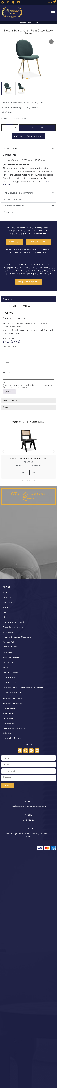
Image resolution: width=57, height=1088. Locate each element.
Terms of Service (11, 647)
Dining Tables (10, 682)
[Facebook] (2, 2)
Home (6, 592)
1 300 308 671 (28, 820)
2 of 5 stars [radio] (8, 341)
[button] (27, 78)
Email (6, 372)
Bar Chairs (8, 663)
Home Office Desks (12, 703)
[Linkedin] (18, 2)
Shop (5, 607)
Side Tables (8, 713)
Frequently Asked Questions (17, 637)
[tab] (28, 299)
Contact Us (8, 602)
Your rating (9, 338)
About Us (7, 597)
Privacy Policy (10, 642)
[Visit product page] (23, 472)
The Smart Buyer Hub (14, 622)
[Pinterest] (13, 2)
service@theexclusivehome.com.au (28, 806)
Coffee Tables (10, 708)
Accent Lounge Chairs (14, 728)
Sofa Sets (7, 733)
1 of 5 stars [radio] (4, 341)
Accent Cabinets (11, 658)
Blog (5, 617)
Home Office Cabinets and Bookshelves (23, 687)
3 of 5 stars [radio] (11, 341)
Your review (9, 347)
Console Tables (10, 672)
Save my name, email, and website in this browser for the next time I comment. (27, 386)
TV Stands (8, 718)
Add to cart (37, 127)
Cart (5, 612)
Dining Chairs (30, 107)
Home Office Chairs (13, 698)
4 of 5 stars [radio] (15, 341)
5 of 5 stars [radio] (19, 341)
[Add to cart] (33, 472)
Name (6, 362)
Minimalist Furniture (13, 738)
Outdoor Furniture (12, 692)
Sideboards (8, 723)
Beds (5, 667)
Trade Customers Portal (14, 627)
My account (8, 632)
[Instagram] (8, 2)
